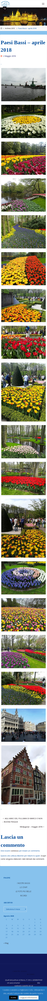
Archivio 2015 (10, 28)
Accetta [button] (13, 997)
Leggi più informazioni (28, 997)
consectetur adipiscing (28, 983)
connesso (15, 851)
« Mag (6, 943)
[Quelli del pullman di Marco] (5, 4)
